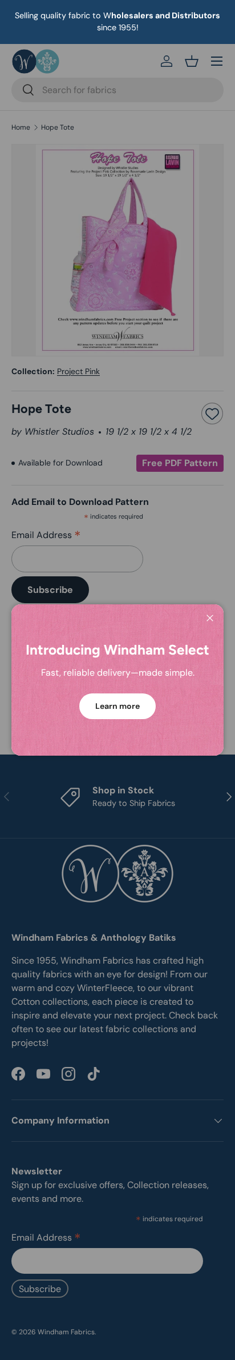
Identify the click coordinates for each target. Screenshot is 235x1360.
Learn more (117, 706)
